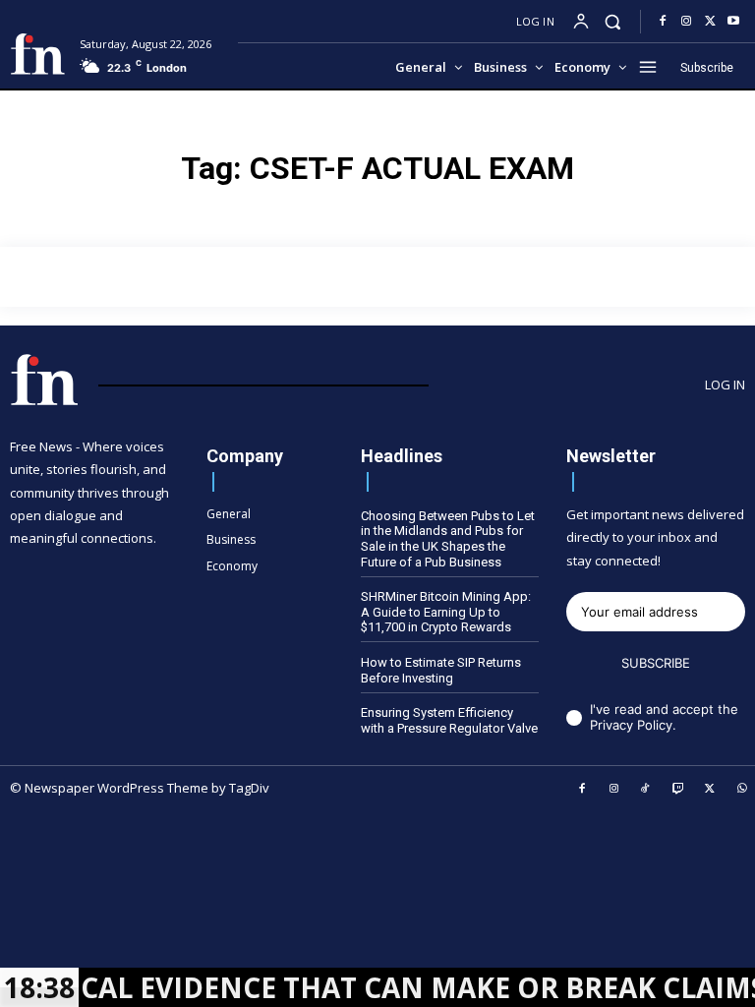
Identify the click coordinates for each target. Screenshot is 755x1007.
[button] (613, 21)
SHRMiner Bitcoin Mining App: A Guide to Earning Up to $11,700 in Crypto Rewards (446, 611)
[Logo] (37, 54)
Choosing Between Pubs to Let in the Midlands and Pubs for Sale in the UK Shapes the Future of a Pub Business (448, 538)
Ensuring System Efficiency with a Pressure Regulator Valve (449, 720)
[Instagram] (686, 21)
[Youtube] (733, 21)
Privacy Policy (631, 725)
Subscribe (655, 663)
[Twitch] (678, 789)
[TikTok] (646, 789)
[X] (710, 21)
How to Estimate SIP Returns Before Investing (441, 670)
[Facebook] (662, 21)
